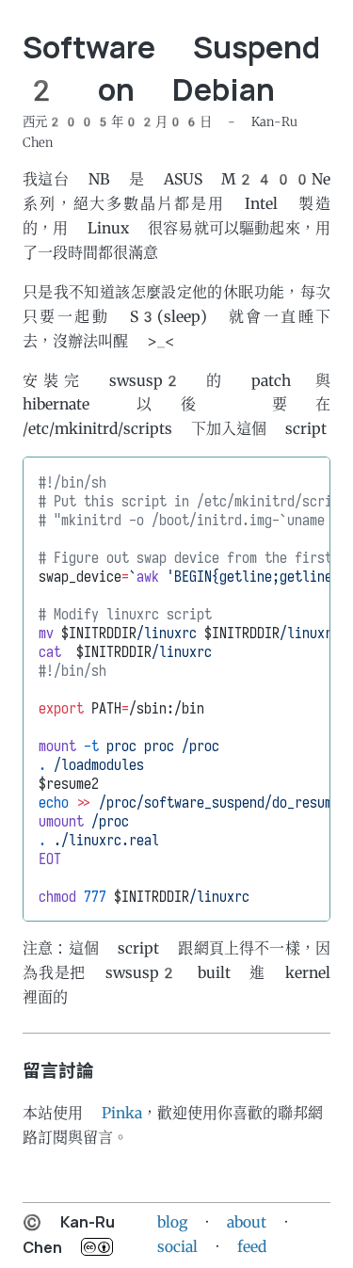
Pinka (122, 1113)
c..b (97, 1247)
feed (251, 1247)
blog (172, 1222)
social (177, 1247)
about (246, 1222)
